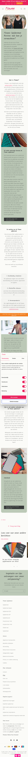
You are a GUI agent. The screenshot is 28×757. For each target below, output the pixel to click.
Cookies (5, 663)
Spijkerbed (5, 631)
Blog (4, 675)
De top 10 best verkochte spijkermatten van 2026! (11, 560)
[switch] (24, 382)
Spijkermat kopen (7, 608)
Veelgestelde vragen (8, 653)
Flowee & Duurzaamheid (9, 681)
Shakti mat (5, 627)
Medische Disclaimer (8, 656)
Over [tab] (23, 358)
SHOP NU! (19, 3)
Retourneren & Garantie (9, 649)
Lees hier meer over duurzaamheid (11, 219)
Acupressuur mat (7, 621)
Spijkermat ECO (7, 611)
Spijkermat (5, 604)
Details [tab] (14, 358)
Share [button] (4, 519)
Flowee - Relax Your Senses (10, 751)
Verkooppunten (7, 691)
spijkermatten (8, 85)
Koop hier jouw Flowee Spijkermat (12, 507)
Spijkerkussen (6, 618)
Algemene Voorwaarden (9, 640)
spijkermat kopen (10, 95)
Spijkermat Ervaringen (9, 700)
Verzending (6, 646)
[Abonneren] (23, 591)
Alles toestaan (14, 397)
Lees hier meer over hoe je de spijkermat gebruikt (14, 314)
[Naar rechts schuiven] (17, 566)
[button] (2, 8)
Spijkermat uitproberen (9, 712)
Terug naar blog (15, 526)
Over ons (5, 678)
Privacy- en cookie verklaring (10, 659)
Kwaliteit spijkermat (8, 704)
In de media (6, 685)
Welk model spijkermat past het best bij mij (13, 708)
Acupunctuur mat (7, 624)
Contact (5, 672)
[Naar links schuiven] (10, 566)
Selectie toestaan (14, 401)
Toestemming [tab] (5, 358)
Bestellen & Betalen (8, 643)
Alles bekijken (4, 539)
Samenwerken (6, 688)
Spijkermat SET (7, 614)
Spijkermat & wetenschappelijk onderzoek (14, 715)
